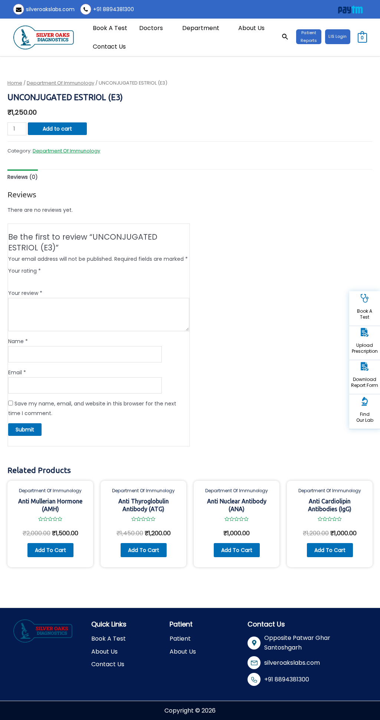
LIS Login (337, 36)
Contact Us (109, 46)
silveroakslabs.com (50, 9)
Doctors (151, 28)
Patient (180, 638)
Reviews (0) (22, 177)
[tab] (22, 177)
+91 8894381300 (113, 9)
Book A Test (110, 28)
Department (200, 28)
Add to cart (57, 128)
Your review (25, 293)
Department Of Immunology (60, 82)
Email (17, 372)
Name (18, 341)
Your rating (24, 270)
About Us (251, 28)
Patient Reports (309, 36)
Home (14, 82)
